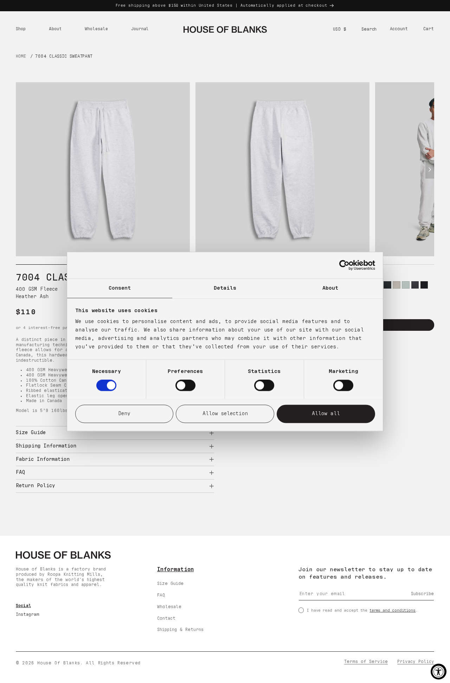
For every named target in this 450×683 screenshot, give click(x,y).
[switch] (185, 385)
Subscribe (422, 594)
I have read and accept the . (362, 610)
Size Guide (170, 583)
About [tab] (330, 288)
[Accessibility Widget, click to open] (438, 671)
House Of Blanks (58, 663)
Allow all (326, 413)
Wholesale (169, 606)
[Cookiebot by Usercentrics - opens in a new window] (344, 265)
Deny (124, 413)
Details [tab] (225, 288)
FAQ (161, 595)
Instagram (27, 614)
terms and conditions (392, 610)
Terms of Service (366, 662)
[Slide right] (429, 169)
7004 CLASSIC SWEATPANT (63, 56)
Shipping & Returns (180, 629)
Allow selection (225, 413)
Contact (166, 618)
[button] (20, 29)
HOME (21, 56)
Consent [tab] (120, 288)
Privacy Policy (415, 662)
